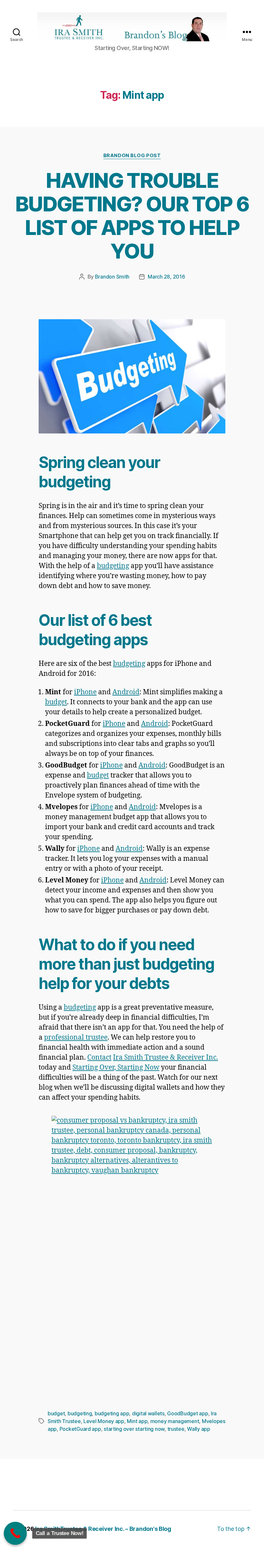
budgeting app (112, 1413)
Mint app (137, 1421)
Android (125, 692)
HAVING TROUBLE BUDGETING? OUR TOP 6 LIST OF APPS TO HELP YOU (132, 215)
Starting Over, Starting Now (115, 1067)
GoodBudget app (187, 1413)
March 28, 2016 (166, 276)
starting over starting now (134, 1429)
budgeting (113, 566)
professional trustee (76, 1037)
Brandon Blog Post (132, 155)
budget (56, 702)
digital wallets (148, 1413)
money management (174, 1421)
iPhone (85, 692)
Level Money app (103, 1421)
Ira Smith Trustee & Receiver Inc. (165, 1057)
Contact (99, 1057)
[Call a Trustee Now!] (15, 1533)
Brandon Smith (112, 276)
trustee (175, 1429)
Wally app (198, 1429)
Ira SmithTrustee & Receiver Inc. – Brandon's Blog (103, 1528)
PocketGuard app (80, 1429)
